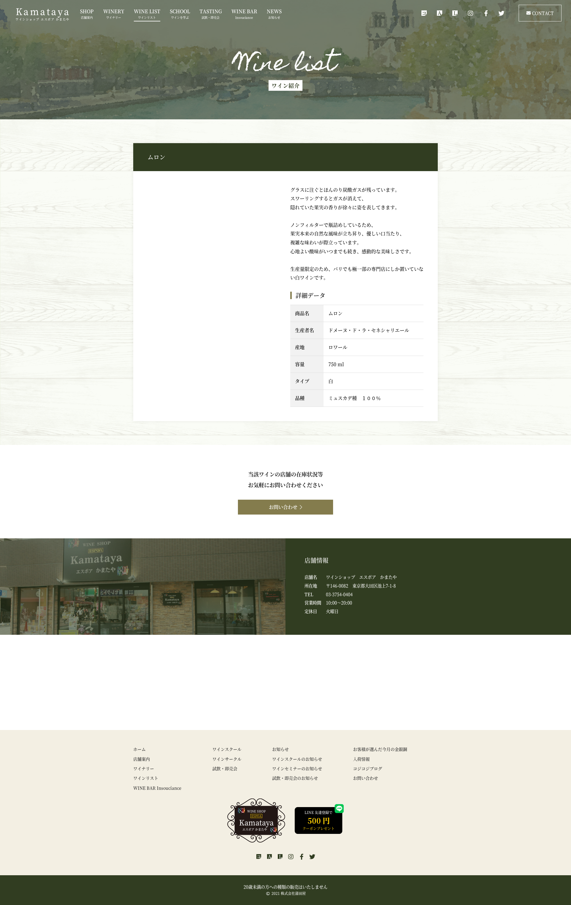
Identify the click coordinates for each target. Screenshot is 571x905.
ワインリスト (145, 778)
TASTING (211, 14)
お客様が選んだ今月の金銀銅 (380, 749)
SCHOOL (180, 14)
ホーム (139, 749)
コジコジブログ (367, 768)
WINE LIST (147, 14)
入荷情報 (361, 759)
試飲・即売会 (224, 768)
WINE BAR (244, 14)
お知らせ (280, 749)
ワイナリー (143, 768)
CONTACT (543, 13)
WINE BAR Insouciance (157, 788)
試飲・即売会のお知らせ (295, 778)
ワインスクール (226, 749)
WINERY (113, 14)
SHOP (87, 14)
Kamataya (42, 14)
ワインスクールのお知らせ (297, 759)
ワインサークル (226, 759)
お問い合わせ (283, 507)
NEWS (274, 14)
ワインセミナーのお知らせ (297, 768)
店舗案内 (141, 759)
